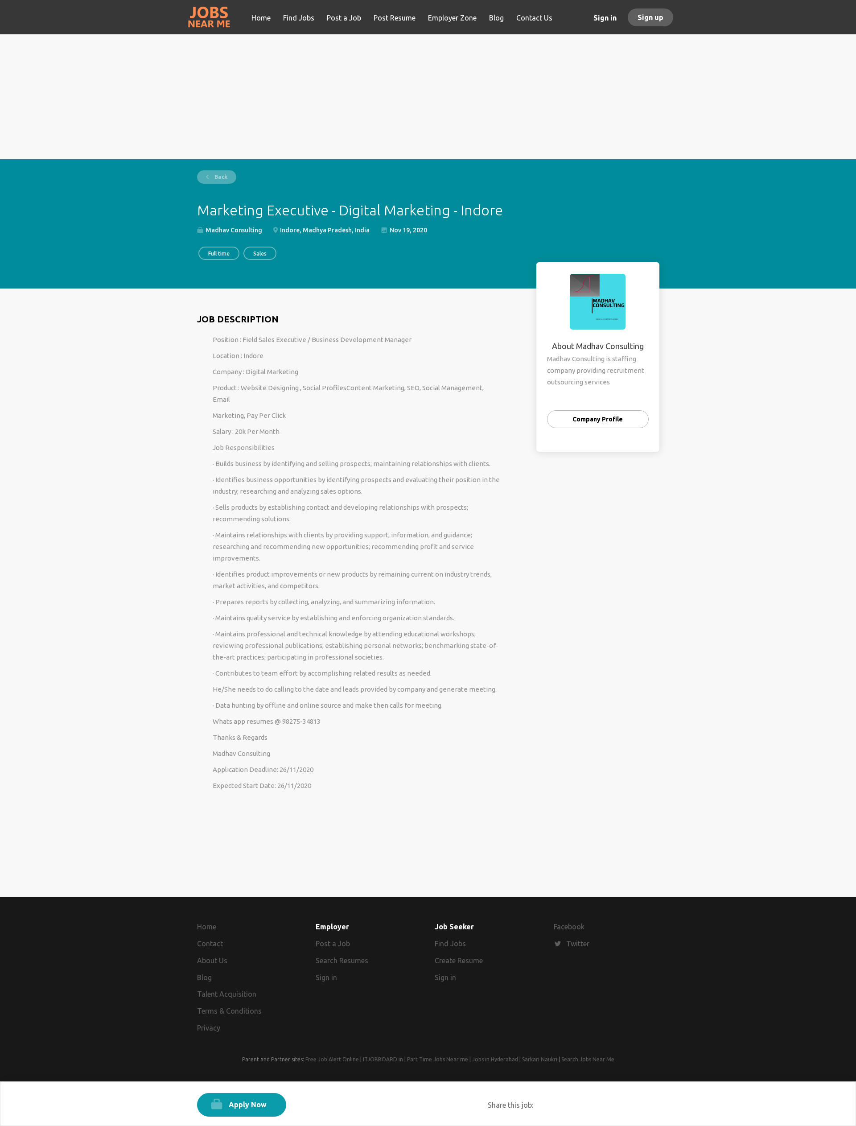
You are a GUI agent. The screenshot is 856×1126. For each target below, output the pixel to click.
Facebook (569, 927)
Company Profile (597, 419)
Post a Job (333, 944)
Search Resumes (342, 961)
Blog (204, 977)
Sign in (605, 18)
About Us (212, 961)
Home (206, 927)
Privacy (208, 1028)
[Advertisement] (428, 96)
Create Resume (459, 961)
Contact (210, 944)
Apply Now (248, 1105)
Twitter (577, 944)
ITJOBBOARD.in (383, 1059)
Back (220, 177)
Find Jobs (450, 944)
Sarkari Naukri (539, 1059)
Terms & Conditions (229, 1011)
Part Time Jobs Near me (437, 1059)
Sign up (650, 17)
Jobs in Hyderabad (495, 1059)
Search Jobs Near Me (587, 1059)
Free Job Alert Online (332, 1059)
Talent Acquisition (226, 994)
